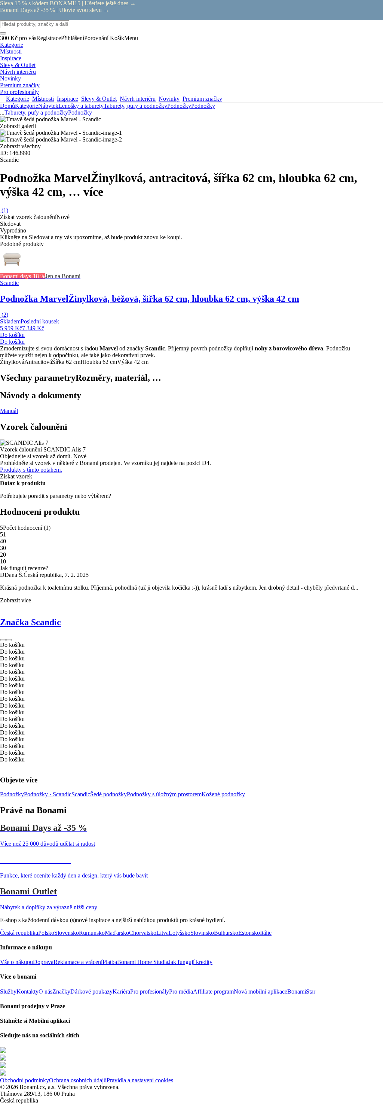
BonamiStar (301, 991)
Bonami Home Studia (142, 962)
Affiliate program (213, 991)
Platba (109, 962)
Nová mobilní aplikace (260, 991)
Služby (8, 991)
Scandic (80, 794)
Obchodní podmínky (24, 1080)
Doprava (43, 962)
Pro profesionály (149, 991)
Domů (7, 106)
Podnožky (203, 106)
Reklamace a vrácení (77, 962)
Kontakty (27, 991)
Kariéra (121, 991)
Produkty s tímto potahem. (31, 469)
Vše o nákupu (16, 962)
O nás (45, 991)
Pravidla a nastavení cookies (140, 1080)
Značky (61, 991)
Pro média (181, 991)
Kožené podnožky (223, 794)
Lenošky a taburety (81, 106)
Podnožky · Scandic (47, 794)
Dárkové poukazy (91, 991)
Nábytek (48, 106)
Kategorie (26, 106)
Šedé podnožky (108, 794)
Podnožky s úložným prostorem (164, 794)
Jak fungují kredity (190, 962)
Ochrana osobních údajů (78, 1080)
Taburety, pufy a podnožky (135, 106)
